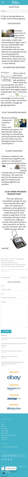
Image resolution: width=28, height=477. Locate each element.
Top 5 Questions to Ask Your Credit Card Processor (14, 338)
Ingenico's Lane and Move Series (9, 356)
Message (3, 302)
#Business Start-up (14, 269)
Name (2, 285)
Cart (2, 422)
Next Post (23, 277)
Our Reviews (4, 428)
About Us (3, 426)
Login (2, 424)
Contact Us (4, 439)
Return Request (5, 431)
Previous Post (6, 277)
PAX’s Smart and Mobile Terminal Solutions (12, 351)
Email (2, 293)
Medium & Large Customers (8, 435)
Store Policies (4, 433)
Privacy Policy (4, 437)
